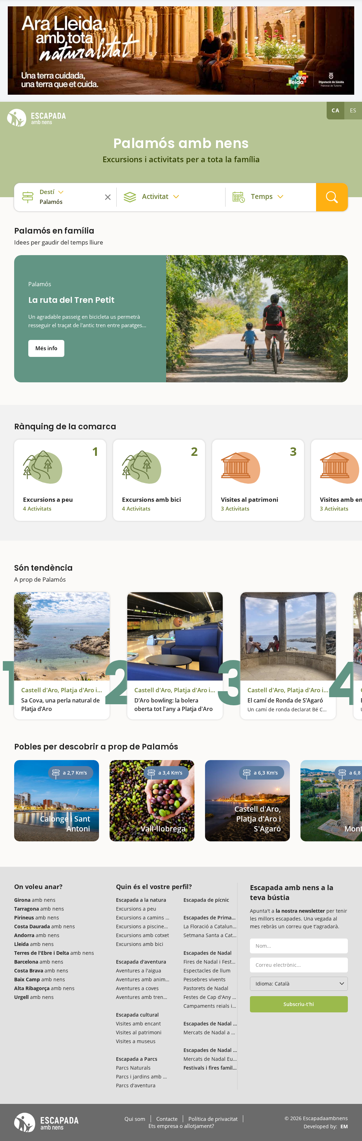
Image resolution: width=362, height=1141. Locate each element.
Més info (46, 348)
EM (344, 1126)
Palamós (39, 284)
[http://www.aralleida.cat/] (181, 50)
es (353, 110)
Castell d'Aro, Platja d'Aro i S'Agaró (62, 690)
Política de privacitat (213, 1118)
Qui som (134, 1118)
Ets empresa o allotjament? (181, 1125)
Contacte (166, 1118)
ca (335, 110)
